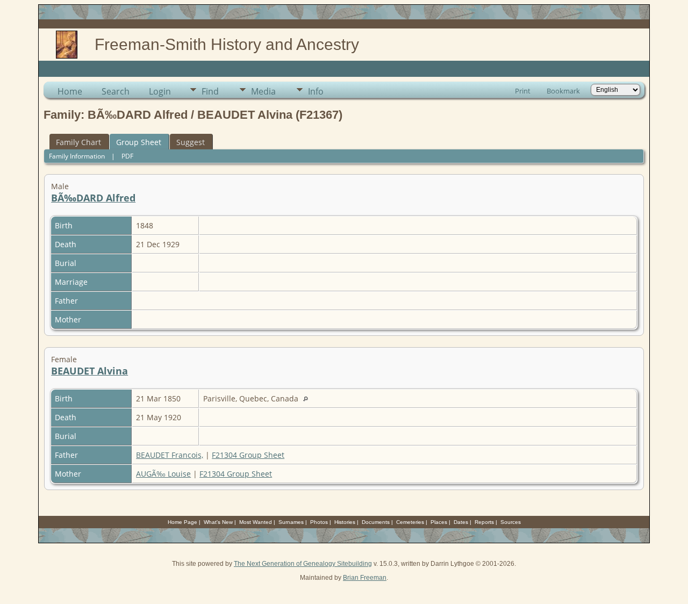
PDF (127, 156)
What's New (218, 522)
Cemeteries (410, 522)
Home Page (182, 522)
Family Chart (78, 142)
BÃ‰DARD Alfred (93, 197)
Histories (344, 522)
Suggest (190, 142)
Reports (484, 522)
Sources (510, 522)
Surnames (291, 522)
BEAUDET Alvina (89, 370)
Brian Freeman (364, 577)
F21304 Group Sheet (248, 455)
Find (210, 91)
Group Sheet (138, 142)
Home (70, 91)
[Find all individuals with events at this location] (308, 398)
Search (116, 91)
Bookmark (563, 91)
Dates (461, 522)
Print (523, 91)
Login (160, 91)
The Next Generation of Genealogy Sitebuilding (303, 563)
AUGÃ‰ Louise (163, 474)
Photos (319, 522)
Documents (376, 522)
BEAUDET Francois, (169, 455)
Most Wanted (255, 522)
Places (439, 522)
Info (316, 91)
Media (263, 91)
